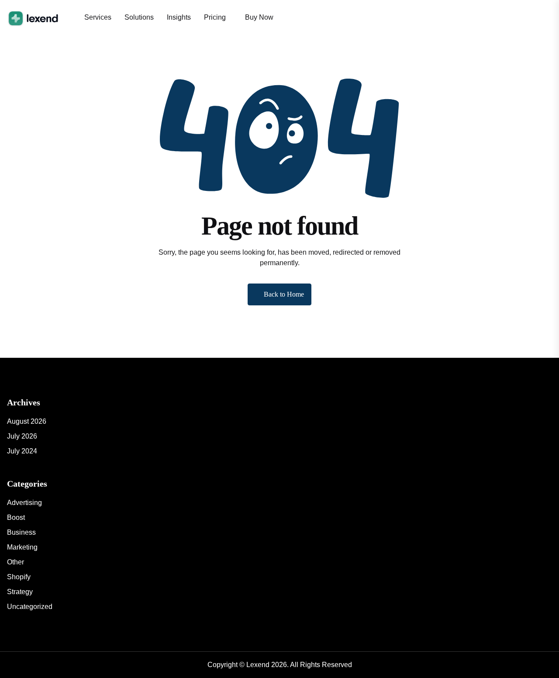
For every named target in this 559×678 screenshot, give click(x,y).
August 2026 (26, 421)
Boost (16, 517)
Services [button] (97, 17)
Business (21, 532)
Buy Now (259, 17)
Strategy (20, 591)
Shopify (19, 577)
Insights (179, 17)
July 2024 (22, 451)
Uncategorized (29, 606)
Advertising (24, 502)
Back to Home (284, 294)
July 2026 (22, 436)
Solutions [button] (139, 17)
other (15, 562)
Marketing (22, 547)
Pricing (215, 17)
